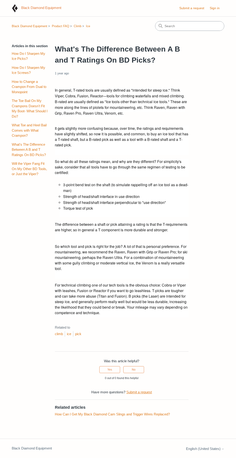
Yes (109, 369)
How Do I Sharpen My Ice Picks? (28, 56)
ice (69, 334)
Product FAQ (60, 26)
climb (59, 334)
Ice (88, 26)
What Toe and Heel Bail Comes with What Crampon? (29, 130)
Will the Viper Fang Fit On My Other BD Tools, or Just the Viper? (29, 169)
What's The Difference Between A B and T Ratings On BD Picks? (29, 149)
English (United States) (203, 449)
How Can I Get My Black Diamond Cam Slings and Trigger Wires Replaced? (112, 414)
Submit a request (191, 8)
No (134, 369)
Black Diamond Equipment (29, 26)
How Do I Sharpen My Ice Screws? (28, 70)
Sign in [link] (215, 8)
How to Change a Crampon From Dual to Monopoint (29, 87)
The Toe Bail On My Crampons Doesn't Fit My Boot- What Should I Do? (29, 108)
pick (78, 334)
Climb (77, 26)
